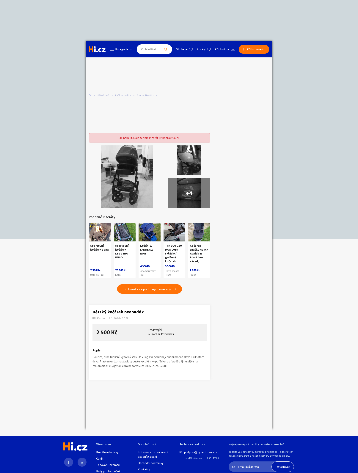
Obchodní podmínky (150, 463)
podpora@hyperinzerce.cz (200, 452)
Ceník (99, 458)
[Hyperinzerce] (97, 49)
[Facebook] (68, 462)
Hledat (165, 49)
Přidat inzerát (256, 49)
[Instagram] (82, 462)
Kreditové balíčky (107, 452)
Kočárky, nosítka (123, 95)
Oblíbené (182, 49)
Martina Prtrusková (162, 334)
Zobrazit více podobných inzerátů (148, 289)
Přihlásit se (222, 49)
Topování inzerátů (108, 465)
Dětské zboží (103, 95)
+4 (189, 193)
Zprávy (201, 49)
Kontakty (144, 469)
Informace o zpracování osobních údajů (153, 454)
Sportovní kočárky (145, 95)
